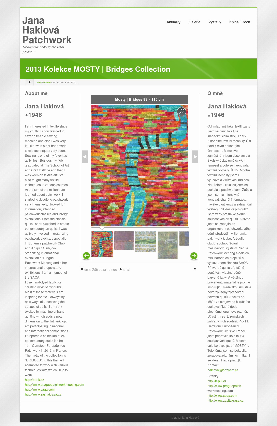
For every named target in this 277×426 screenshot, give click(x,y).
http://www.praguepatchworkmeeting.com (54, 384)
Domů (39, 82)
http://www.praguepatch (224, 385)
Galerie (194, 22)
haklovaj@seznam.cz (222, 370)
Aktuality (173, 22)
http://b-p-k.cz (34, 379)
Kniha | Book (239, 22)
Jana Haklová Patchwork (47, 29)
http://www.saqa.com (40, 389)
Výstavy (214, 22)
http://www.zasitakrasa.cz (43, 394)
